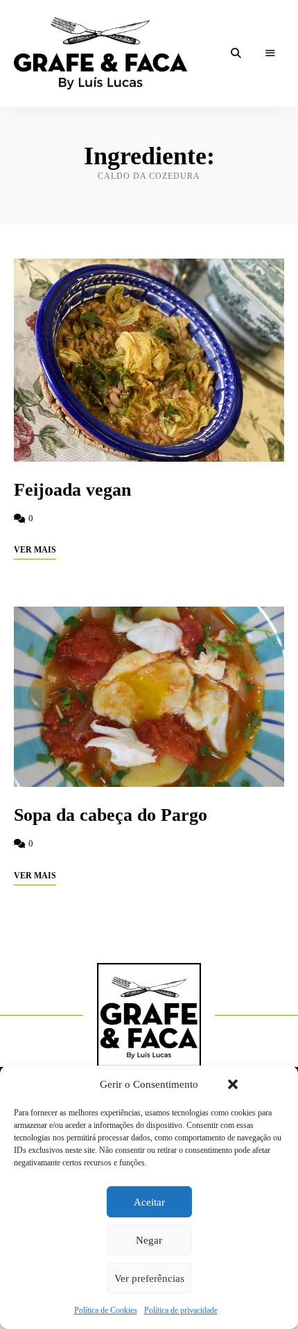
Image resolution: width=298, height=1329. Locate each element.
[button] (233, 1084)
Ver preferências (149, 1278)
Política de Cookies (105, 1310)
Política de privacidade (181, 1310)
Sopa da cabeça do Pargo (110, 815)
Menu (270, 53)
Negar (149, 1240)
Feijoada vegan (72, 490)
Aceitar (149, 1202)
